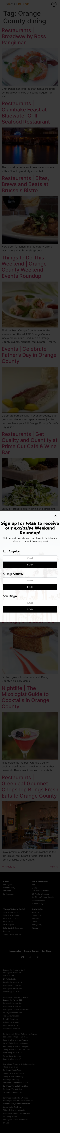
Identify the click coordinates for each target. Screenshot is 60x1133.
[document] (30, 566)
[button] (55, 515)
